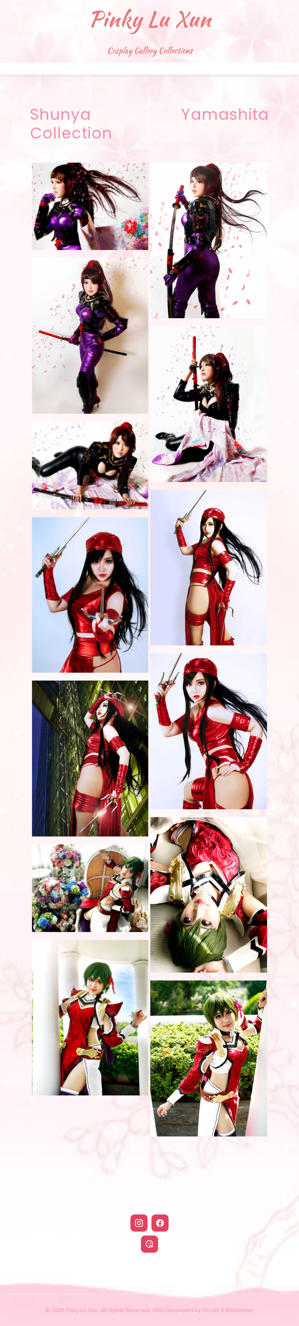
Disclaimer (240, 1310)
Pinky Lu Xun (149, 19)
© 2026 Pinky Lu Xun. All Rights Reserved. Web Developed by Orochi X (136, 1310)
